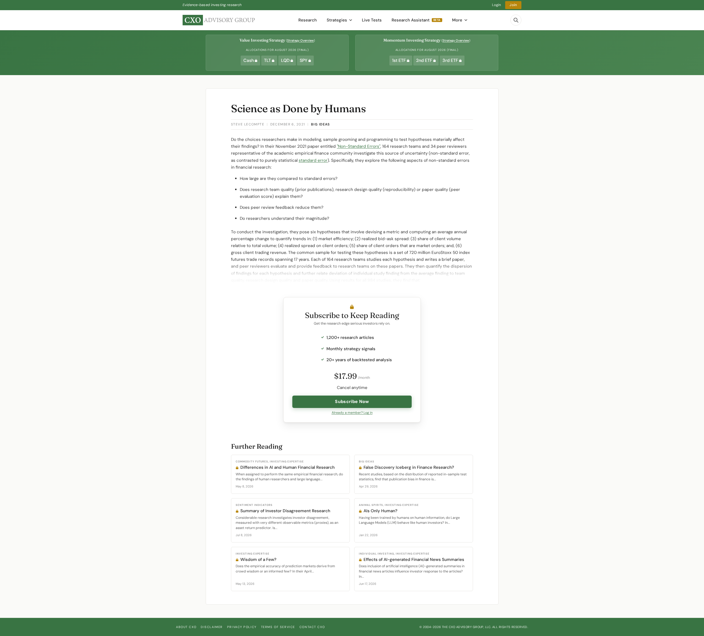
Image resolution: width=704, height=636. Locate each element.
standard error (313, 160)
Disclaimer (212, 627)
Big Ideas (320, 124)
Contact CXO (312, 627)
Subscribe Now (352, 401)
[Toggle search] (515, 20)
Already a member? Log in (352, 412)
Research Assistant (416, 20)
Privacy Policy (242, 627)
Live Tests (372, 20)
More (457, 20)
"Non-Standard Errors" (358, 146)
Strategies (337, 20)
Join (513, 4)
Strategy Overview (300, 40)
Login (496, 4)
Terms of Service (278, 627)
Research (307, 20)
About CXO (186, 627)
